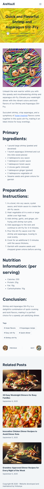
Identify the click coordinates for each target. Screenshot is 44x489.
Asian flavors (10, 328)
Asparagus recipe (27, 328)
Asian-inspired (21, 115)
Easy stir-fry (9, 333)
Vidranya (18, 486)
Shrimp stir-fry (10, 338)
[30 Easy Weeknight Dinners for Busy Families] (22, 380)
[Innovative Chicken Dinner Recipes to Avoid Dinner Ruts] (22, 417)
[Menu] (40, 4)
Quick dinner (24, 333)
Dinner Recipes (22, 36)
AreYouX (9, 4)
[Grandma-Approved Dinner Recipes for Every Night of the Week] (22, 453)
